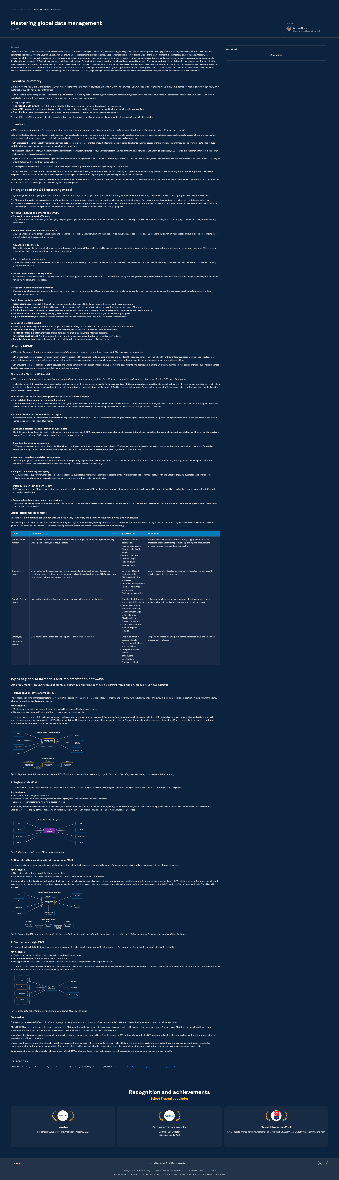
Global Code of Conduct (193, 1171)
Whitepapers (24, 9)
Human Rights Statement (167, 1174)
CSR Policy (207, 1174)
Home (13, 9)
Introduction (20, 124)
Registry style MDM (25, 782)
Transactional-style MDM (29, 942)
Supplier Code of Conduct (158, 1171)
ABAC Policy (219, 1174)
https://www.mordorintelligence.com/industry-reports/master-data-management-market (145, 1067)
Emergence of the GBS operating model (41, 190)
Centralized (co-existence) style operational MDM (43, 860)
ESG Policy (150, 1174)
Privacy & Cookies (121, 1174)
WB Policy (141, 1171)
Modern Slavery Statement (190, 1174)
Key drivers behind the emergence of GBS (35, 212)
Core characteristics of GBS (27, 300)
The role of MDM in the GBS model (30, 374)
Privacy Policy (129, 1171)
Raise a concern (137, 1174)
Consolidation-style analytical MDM (35, 692)
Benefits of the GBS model (26, 323)
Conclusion (17, 1017)
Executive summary (26, 81)
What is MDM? (22, 346)
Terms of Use (176, 1171)
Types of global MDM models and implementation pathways (57, 679)
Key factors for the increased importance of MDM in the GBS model (50, 396)
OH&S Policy (211, 1171)
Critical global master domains (29, 512)
